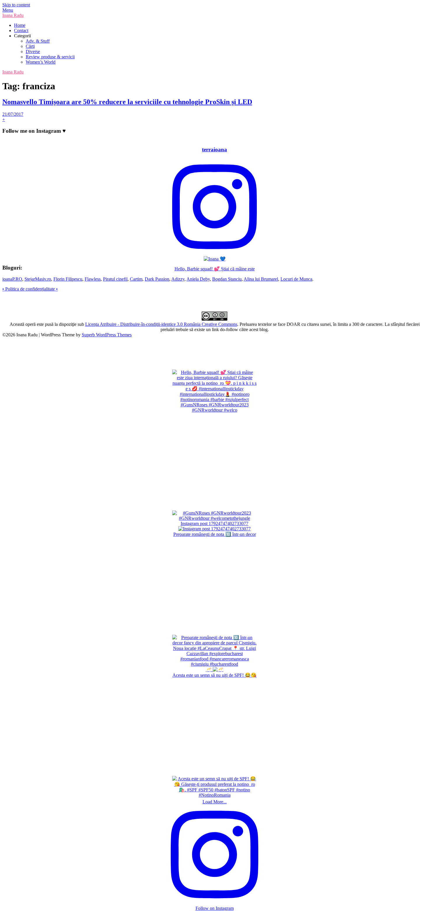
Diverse (33, 51)
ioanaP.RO (12, 279)
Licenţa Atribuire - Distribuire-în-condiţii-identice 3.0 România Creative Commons (161, 324)
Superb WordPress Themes (107, 334)
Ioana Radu (13, 15)
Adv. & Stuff (38, 41)
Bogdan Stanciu (227, 279)
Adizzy (177, 279)
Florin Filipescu (67, 279)
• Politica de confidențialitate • (30, 288)
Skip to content (16, 4)
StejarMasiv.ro (38, 279)
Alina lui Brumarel (261, 279)
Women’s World (40, 62)
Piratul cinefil (115, 279)
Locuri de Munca (296, 279)
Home (19, 25)
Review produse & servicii (50, 56)
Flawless (93, 279)
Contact (21, 30)
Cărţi (30, 46)
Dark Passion (157, 279)
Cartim (136, 279)
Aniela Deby (198, 279)
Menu (7, 10)
